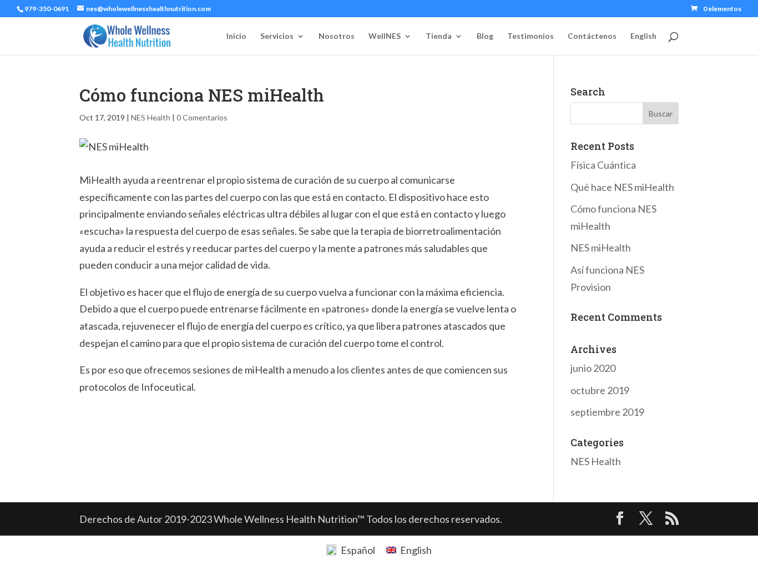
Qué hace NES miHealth (622, 187)
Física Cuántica (603, 165)
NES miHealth (600, 247)
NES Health (150, 117)
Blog (485, 36)
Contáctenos (592, 36)
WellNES (384, 36)
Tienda (439, 36)
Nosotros (337, 36)
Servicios (277, 36)
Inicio (236, 36)
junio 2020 (592, 368)
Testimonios (530, 36)
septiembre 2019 (607, 412)
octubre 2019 (599, 390)
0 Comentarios (202, 117)
